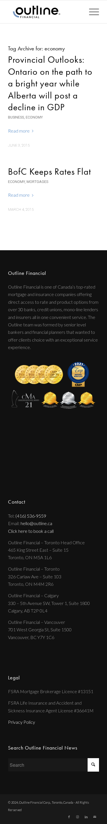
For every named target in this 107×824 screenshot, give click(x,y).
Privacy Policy (21, 722)
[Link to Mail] (94, 817)
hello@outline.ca (36, 523)
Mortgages (37, 182)
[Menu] (91, 11)
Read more (19, 130)
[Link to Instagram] (77, 817)
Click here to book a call (31, 531)
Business (16, 117)
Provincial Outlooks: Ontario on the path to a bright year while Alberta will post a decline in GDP (50, 83)
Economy (34, 117)
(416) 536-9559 (30, 516)
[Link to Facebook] (69, 817)
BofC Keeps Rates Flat (49, 172)
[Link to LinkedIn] (86, 817)
